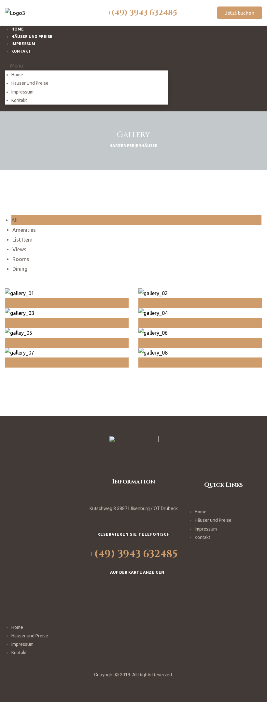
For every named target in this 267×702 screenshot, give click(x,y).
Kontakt (21, 51)
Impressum (22, 91)
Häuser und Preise (30, 83)
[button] (239, 12)
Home (17, 74)
